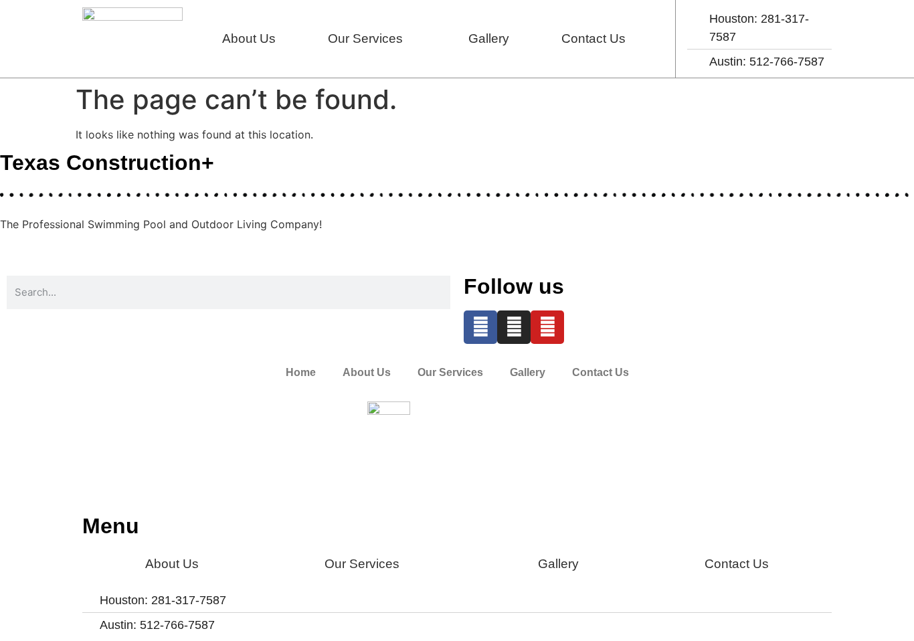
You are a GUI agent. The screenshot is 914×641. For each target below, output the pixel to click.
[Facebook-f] (480, 327)
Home (301, 372)
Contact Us (593, 38)
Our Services (365, 38)
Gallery (488, 38)
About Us (249, 38)
